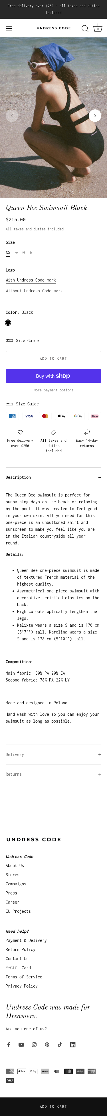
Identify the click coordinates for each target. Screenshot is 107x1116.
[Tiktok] (60, 1044)
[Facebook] (8, 1044)
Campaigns (16, 883)
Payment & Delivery (26, 940)
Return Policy (20, 949)
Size (10, 242)
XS (8, 252)
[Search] (85, 29)
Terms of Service (24, 976)
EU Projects (18, 911)
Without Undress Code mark (34, 290)
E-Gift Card (18, 967)
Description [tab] (18, 477)
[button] (12, 115)
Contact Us (17, 958)
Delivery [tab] (15, 754)
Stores (12, 874)
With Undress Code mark (31, 280)
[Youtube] (21, 1044)
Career (12, 902)
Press (11, 892)
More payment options (54, 390)
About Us (15, 865)
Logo (10, 270)
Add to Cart (53, 1106)
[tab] (53, 616)
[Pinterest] (47, 1044)
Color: (19, 312)
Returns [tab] (14, 774)
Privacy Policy (22, 986)
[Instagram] (34, 1044)
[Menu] (9, 28)
